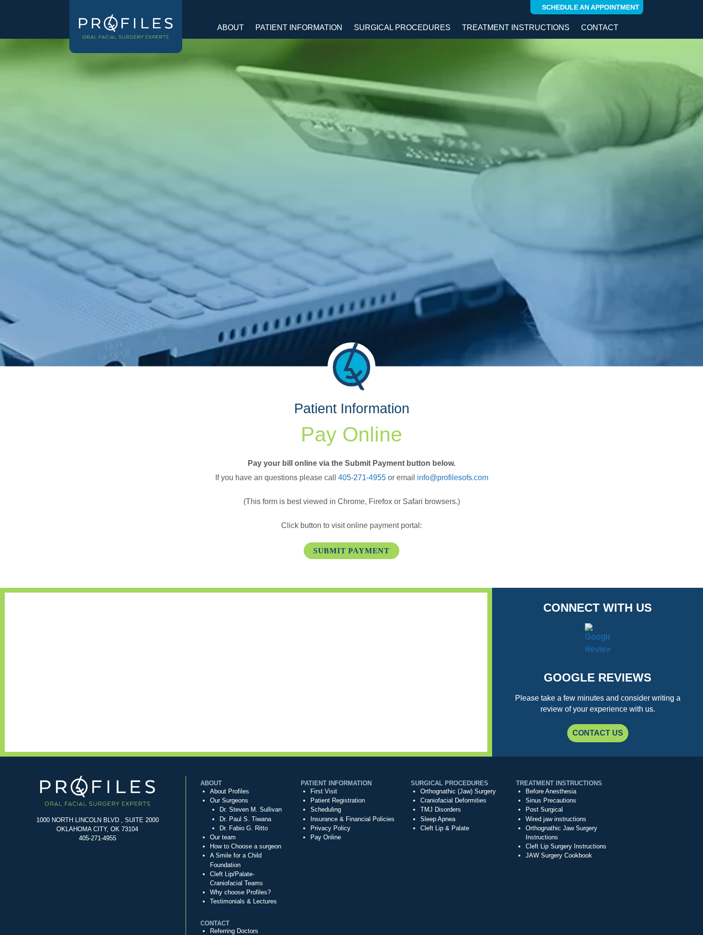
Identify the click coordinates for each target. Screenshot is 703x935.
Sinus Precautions (551, 800)
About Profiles (229, 791)
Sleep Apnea (437, 819)
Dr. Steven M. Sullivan (251, 809)
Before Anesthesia (551, 791)
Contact (599, 27)
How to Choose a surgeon (245, 846)
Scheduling (325, 809)
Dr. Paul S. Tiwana (245, 819)
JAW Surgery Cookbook (559, 855)
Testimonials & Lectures (243, 901)
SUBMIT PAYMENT (351, 551)
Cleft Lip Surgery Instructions (566, 846)
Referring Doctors (234, 931)
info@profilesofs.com (452, 477)
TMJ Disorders (440, 809)
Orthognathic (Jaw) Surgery (458, 791)
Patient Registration (337, 800)
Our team (223, 837)
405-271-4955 (362, 477)
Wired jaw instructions (556, 819)
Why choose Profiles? (240, 892)
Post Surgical (544, 809)
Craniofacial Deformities (453, 800)
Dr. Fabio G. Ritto (244, 828)
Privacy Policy (330, 828)
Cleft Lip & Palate (444, 828)
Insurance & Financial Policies (352, 819)
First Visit (323, 791)
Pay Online (325, 837)
